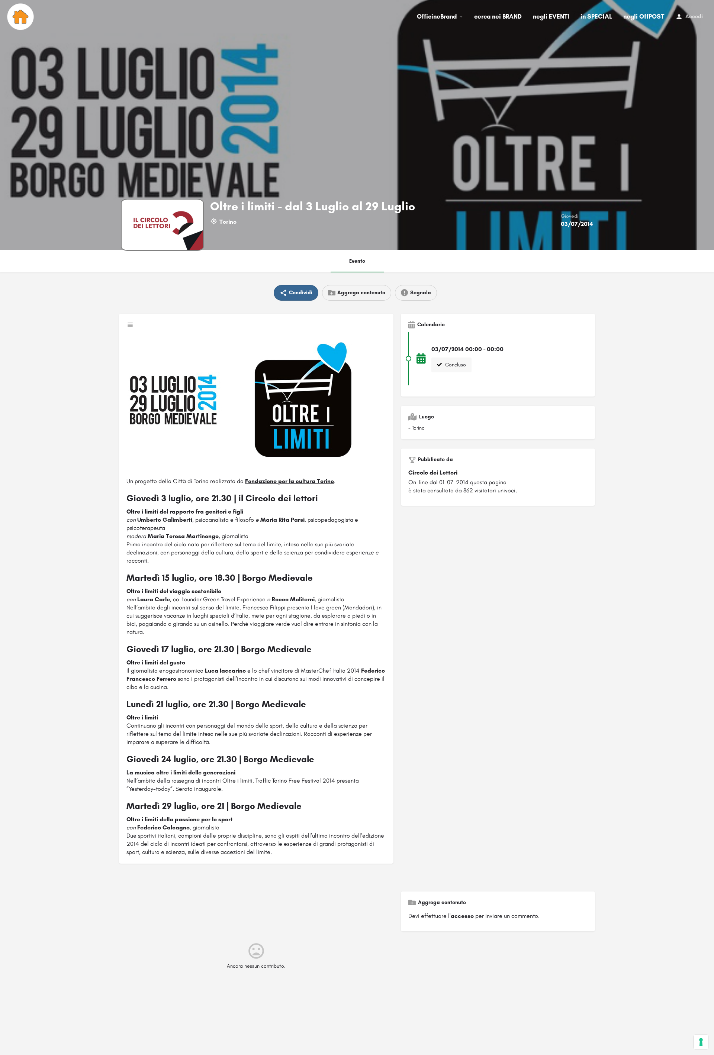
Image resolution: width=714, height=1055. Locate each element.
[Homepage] (21, 17)
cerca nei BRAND (498, 16)
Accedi (694, 16)
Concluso (455, 365)
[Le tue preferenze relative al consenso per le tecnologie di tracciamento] (701, 1042)
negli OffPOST (643, 16)
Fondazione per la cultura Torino (289, 481)
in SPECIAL (596, 16)
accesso (462, 915)
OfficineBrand (437, 16)
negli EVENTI (551, 16)
